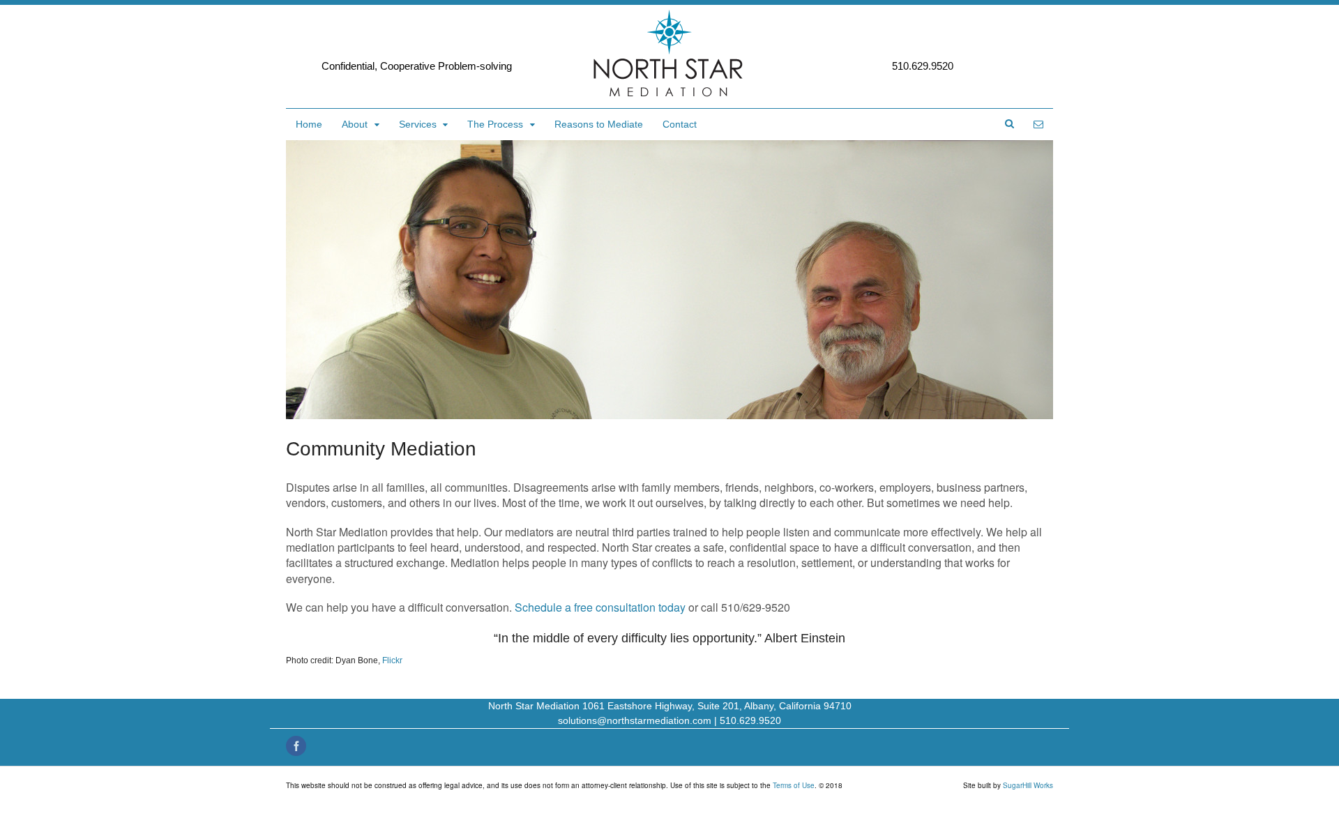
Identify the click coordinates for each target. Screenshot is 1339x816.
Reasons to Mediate (598, 124)
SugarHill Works (1028, 785)
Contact (680, 124)
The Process (495, 124)
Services (418, 124)
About (355, 124)
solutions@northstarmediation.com (634, 720)
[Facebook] (297, 746)
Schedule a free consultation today (600, 607)
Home (309, 124)
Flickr (392, 660)
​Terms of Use (794, 785)
